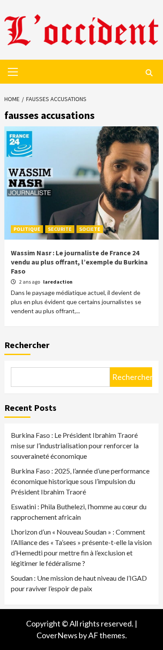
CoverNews (57, 635)
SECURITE (60, 229)
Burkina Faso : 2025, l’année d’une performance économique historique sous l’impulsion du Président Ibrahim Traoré (80, 481)
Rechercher (27, 344)
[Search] (148, 72)
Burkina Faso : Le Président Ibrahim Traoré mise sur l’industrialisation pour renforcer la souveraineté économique (75, 445)
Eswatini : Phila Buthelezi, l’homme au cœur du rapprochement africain (78, 511)
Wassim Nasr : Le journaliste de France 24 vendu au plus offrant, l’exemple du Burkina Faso (79, 261)
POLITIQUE (26, 229)
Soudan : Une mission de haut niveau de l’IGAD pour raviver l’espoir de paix (79, 583)
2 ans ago (30, 281)
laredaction (58, 281)
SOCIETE (89, 229)
